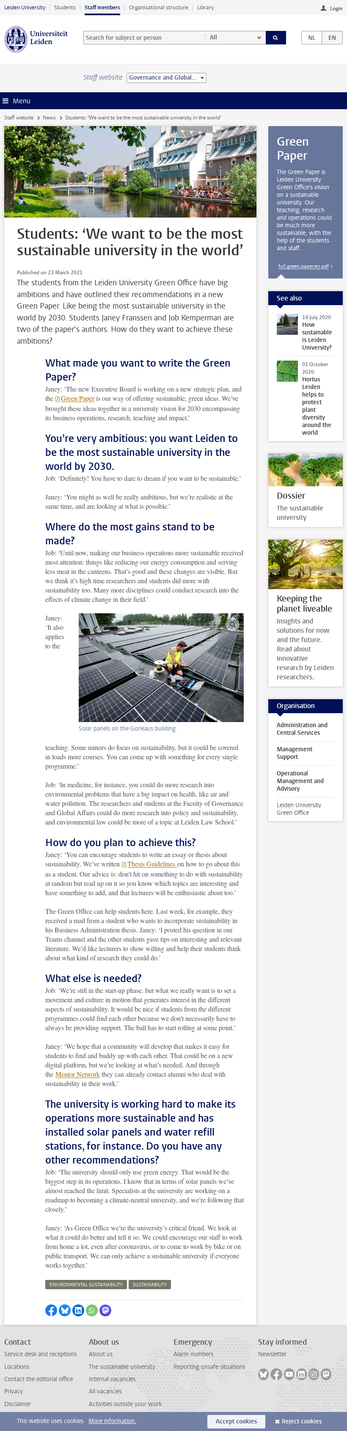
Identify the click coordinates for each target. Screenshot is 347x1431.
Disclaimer (17, 1404)
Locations (16, 1367)
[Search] (276, 37)
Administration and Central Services (302, 729)
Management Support (294, 753)
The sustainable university (122, 1367)
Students (65, 7)
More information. (112, 1421)
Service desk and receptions (40, 1354)
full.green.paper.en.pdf (303, 266)
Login (336, 8)
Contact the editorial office (38, 1379)
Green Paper (77, 398)
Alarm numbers (193, 1354)
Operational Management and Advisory (300, 781)
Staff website (18, 117)
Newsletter (272, 1354)
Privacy (13, 1391)
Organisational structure (158, 7)
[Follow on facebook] (276, 1374)
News (49, 117)
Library (205, 7)
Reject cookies (302, 1421)
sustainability (150, 1285)
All (213, 37)
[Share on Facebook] (51, 1310)
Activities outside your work (125, 1404)
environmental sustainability (86, 1285)
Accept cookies (236, 1421)
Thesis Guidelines (152, 863)
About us (101, 1354)
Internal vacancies (112, 1379)
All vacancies (105, 1391)
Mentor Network (77, 1074)
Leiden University (24, 7)
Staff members (102, 7)
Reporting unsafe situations (209, 1367)
